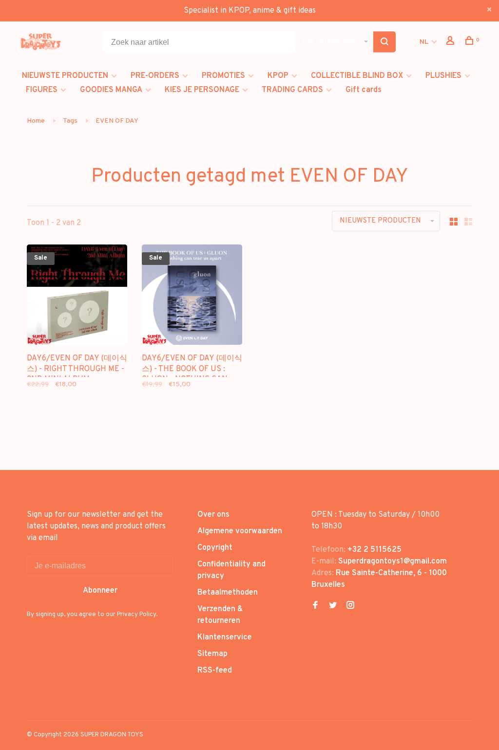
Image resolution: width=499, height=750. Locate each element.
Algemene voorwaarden (239, 531)
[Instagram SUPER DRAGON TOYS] (350, 606)
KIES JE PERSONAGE (202, 90)
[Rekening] (451, 42)
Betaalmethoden (227, 593)
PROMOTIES (223, 76)
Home (36, 121)
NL (424, 42)
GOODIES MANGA (111, 90)
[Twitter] (333, 606)
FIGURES (42, 90)
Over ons (213, 515)
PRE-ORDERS (155, 76)
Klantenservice (224, 637)
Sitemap (212, 654)
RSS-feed (214, 670)
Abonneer (100, 591)
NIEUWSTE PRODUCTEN (65, 76)
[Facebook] (315, 606)
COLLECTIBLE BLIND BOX (357, 76)
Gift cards (363, 90)
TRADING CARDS (292, 90)
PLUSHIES (443, 76)
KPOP (278, 76)
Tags (70, 121)
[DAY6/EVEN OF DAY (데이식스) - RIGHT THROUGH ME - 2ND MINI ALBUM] (77, 296)
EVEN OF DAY (117, 121)
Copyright (214, 548)
